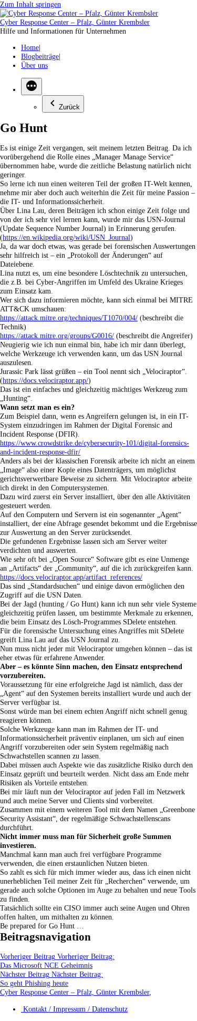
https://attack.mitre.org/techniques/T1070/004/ (69, 318)
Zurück (69, 107)
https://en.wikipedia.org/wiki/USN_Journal (66, 237)
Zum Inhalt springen (30, 4)
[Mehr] (31, 86)
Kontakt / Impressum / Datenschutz (74, 1009)
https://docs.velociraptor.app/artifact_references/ (71, 577)
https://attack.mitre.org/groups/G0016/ (57, 335)
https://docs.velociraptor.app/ (45, 380)
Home (30, 47)
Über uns (34, 65)
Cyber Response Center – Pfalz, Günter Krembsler (75, 22)
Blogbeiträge (40, 56)
